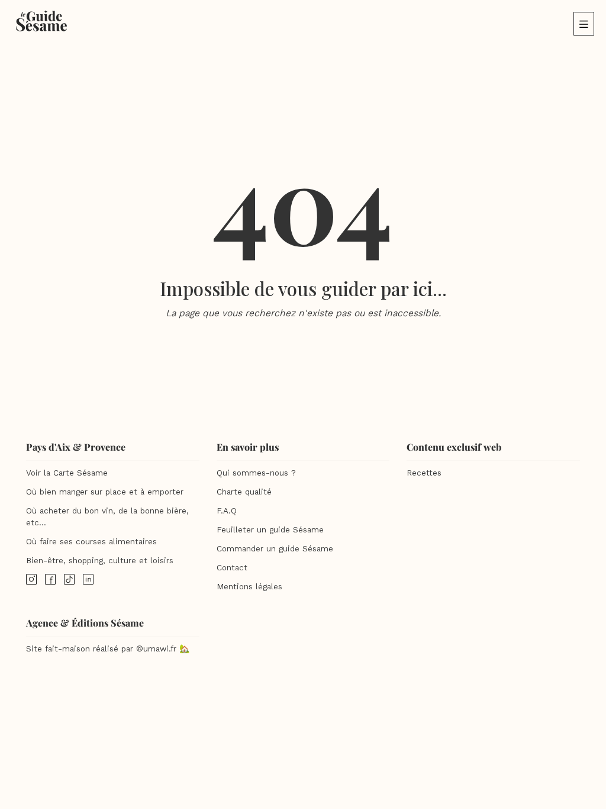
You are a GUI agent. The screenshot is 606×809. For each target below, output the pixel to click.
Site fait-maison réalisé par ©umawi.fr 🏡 (107, 649)
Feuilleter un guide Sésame (270, 530)
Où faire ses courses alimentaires (91, 542)
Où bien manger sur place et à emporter (104, 492)
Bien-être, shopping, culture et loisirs (99, 561)
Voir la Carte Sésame (67, 473)
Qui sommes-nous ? (256, 473)
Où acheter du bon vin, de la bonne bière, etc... (107, 517)
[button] (583, 24)
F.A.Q (227, 511)
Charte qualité (244, 492)
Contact (232, 568)
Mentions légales (249, 587)
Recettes (424, 473)
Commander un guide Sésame (275, 549)
